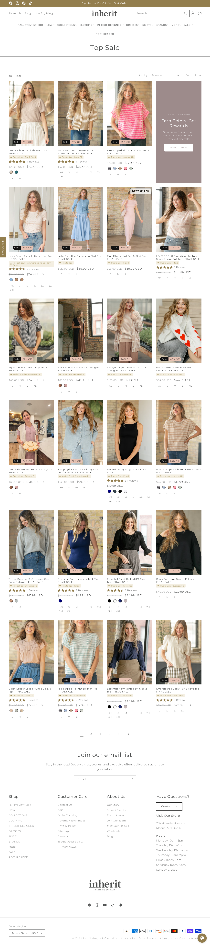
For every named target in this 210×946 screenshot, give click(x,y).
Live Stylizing (43, 13)
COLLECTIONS (18, 815)
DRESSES (15, 831)
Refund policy (109, 938)
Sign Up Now (179, 147)
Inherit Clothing (89, 938)
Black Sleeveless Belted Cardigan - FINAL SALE (79, 369)
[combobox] (161, 13)
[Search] (185, 13)
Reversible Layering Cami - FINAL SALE (127, 470)
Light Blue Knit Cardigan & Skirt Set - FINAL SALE (80, 257)
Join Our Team (116, 820)
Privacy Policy (67, 825)
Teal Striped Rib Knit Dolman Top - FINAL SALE (78, 690)
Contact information (190, 938)
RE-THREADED (18, 857)
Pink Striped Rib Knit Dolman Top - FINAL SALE (128, 152)
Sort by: (143, 75)
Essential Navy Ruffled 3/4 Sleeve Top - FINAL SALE (127, 690)
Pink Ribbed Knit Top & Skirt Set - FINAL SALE (127, 257)
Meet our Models (118, 825)
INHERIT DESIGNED (21, 825)
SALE (12, 852)
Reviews (63, 836)
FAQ (60, 810)
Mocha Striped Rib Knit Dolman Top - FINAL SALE (178, 470)
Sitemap (63, 831)
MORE (13, 846)
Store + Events (116, 810)
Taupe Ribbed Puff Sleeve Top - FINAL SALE (28, 152)
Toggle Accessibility (70, 841)
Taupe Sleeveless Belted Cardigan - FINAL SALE (30, 470)
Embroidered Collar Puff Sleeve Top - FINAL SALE (178, 690)
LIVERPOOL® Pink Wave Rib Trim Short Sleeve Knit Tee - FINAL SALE (178, 257)
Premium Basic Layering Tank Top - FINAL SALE (79, 580)
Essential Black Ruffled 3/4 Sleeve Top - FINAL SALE (127, 580)
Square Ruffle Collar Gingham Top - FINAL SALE (30, 369)
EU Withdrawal (67, 846)
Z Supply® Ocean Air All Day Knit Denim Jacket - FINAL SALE (78, 470)
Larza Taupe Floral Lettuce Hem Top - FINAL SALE (30, 257)
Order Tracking (67, 815)
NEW (12, 810)
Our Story (113, 804)
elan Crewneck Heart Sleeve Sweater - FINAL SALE (173, 369)
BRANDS (14, 841)
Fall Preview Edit (20, 804)
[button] (50, 25)
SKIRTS (13, 836)
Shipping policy (167, 938)
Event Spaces (116, 815)
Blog (27, 13)
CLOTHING (15, 820)
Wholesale (114, 831)
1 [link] (81, 734)
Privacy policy (127, 938)
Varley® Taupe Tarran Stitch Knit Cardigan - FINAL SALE (126, 369)
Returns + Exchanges (71, 820)
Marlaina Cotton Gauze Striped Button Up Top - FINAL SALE (76, 152)
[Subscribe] (132, 779)
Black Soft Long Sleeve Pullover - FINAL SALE (176, 580)
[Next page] (128, 734)
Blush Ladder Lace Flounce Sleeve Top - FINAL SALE (30, 690)
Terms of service (147, 938)
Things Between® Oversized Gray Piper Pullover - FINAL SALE (29, 580)
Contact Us (65, 804)
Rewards (15, 13)
